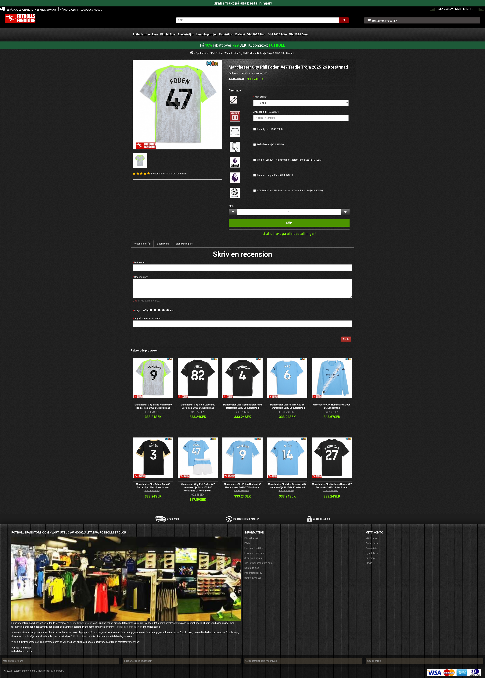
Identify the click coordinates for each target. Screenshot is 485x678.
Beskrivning (163, 243)
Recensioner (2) (142, 243)
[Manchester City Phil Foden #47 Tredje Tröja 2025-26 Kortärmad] (177, 104)
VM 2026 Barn (256, 34)
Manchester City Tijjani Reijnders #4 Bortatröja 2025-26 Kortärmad (242, 406)
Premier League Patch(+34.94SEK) (275, 175)
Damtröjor (225, 34)
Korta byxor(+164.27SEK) (270, 129)
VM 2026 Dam (298, 34)
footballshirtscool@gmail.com (82, 10)
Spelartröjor (186, 34)
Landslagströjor (206, 34)
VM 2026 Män (277, 34)
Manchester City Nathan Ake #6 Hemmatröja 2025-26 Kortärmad (287, 406)
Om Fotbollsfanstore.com (258, 563)
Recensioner (141, 277)
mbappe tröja (374, 660)
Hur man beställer (254, 548)
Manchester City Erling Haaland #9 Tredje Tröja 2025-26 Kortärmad (153, 406)
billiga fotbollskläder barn (138, 660)
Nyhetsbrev (372, 553)
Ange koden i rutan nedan (147, 318)
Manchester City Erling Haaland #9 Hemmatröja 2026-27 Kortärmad (242, 485)
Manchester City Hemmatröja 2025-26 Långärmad (332, 406)
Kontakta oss (251, 567)
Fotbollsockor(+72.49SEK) (270, 144)
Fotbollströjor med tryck (129, 626)
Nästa (346, 339)
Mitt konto (371, 538)
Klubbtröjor (167, 34)
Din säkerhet (251, 538)
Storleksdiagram (184, 243)
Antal (231, 206)
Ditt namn (139, 262)
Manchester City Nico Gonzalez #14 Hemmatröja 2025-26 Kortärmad (287, 485)
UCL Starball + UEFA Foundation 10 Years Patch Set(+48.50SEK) (290, 190)
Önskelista (371, 548)
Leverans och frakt (254, 553)
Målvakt (240, 34)
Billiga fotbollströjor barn (49, 670)
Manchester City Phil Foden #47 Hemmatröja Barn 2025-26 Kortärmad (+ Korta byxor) (198, 487)
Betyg (137, 310)
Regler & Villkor (252, 577)
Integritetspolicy (253, 572)
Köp (289, 222)
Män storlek (261, 96)
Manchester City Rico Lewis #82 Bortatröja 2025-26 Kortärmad (198, 406)
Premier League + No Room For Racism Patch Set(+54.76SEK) (289, 160)
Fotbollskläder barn (81, 636)
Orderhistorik (373, 543)
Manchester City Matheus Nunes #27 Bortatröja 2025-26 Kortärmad (332, 485)
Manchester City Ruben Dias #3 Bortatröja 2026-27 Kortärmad (153, 485)
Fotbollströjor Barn (145, 34)
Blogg (369, 563)
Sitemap (370, 558)
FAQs (247, 543)
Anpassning (259, 112)
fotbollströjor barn (13, 660)
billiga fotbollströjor (81, 623)
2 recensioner (158, 173)
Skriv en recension (177, 173)
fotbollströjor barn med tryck (261, 660)
